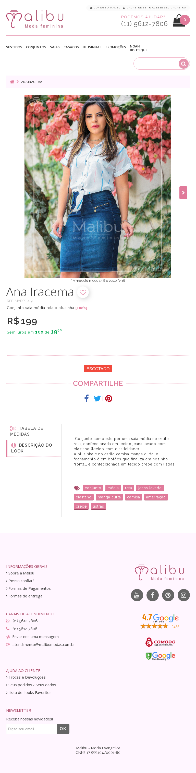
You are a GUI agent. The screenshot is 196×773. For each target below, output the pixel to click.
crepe (81, 506)
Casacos (71, 47)
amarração (156, 497)
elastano (84, 497)
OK (63, 729)
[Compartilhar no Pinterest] (108, 398)
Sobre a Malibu (20, 573)
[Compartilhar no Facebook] (86, 398)
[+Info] (81, 308)
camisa (133, 497)
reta (128, 488)
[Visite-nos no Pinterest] (168, 595)
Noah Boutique (138, 48)
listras (98, 506)
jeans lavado (150, 488)
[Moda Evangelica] (35, 18)
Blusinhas (92, 47)
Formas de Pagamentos (29, 588)
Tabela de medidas (26, 431)
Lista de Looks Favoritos (29, 692)
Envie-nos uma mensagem (35, 636)
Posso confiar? (20, 580)
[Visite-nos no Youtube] (137, 595)
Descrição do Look (31, 448)
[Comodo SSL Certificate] (160, 642)
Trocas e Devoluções (26, 677)
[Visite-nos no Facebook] (152, 595)
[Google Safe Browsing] (160, 656)
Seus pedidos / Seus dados (31, 684)
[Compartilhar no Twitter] (97, 398)
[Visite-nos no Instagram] (184, 595)
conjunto (93, 488)
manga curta (109, 497)
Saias (55, 47)
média (113, 488)
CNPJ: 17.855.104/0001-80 (98, 752)
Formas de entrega (24, 596)
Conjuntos (36, 47)
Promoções (115, 47)
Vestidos (14, 47)
